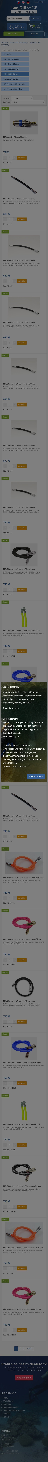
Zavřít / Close (36, 776)
